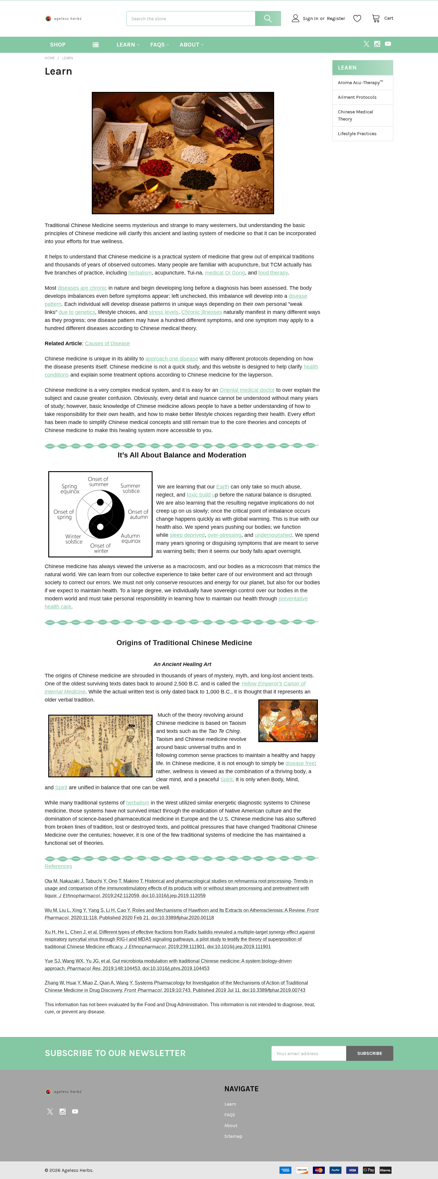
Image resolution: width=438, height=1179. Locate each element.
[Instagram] (377, 43)
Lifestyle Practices (357, 133)
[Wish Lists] (359, 18)
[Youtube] (388, 43)
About (189, 44)
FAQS (157, 44)
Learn (126, 44)
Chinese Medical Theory (355, 115)
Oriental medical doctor (247, 390)
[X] (366, 43)
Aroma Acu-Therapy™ (360, 82)
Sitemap (233, 1136)
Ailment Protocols (357, 97)
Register (336, 18)
